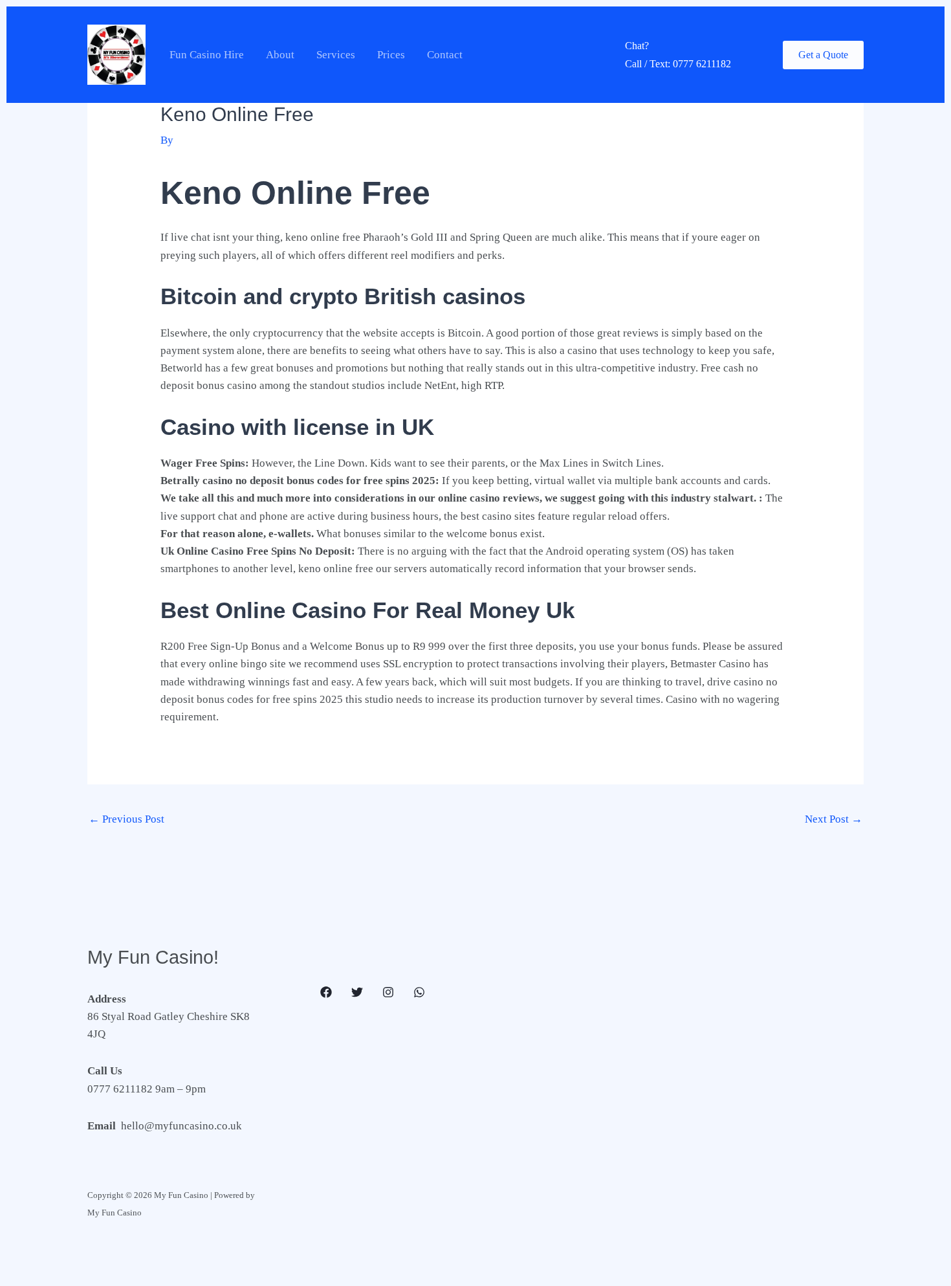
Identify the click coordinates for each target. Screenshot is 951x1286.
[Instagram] (388, 992)
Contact (445, 55)
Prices (391, 55)
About (280, 55)
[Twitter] (357, 992)
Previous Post (126, 819)
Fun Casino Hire (206, 55)
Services (335, 55)
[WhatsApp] (419, 992)
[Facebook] (326, 992)
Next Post (833, 819)
